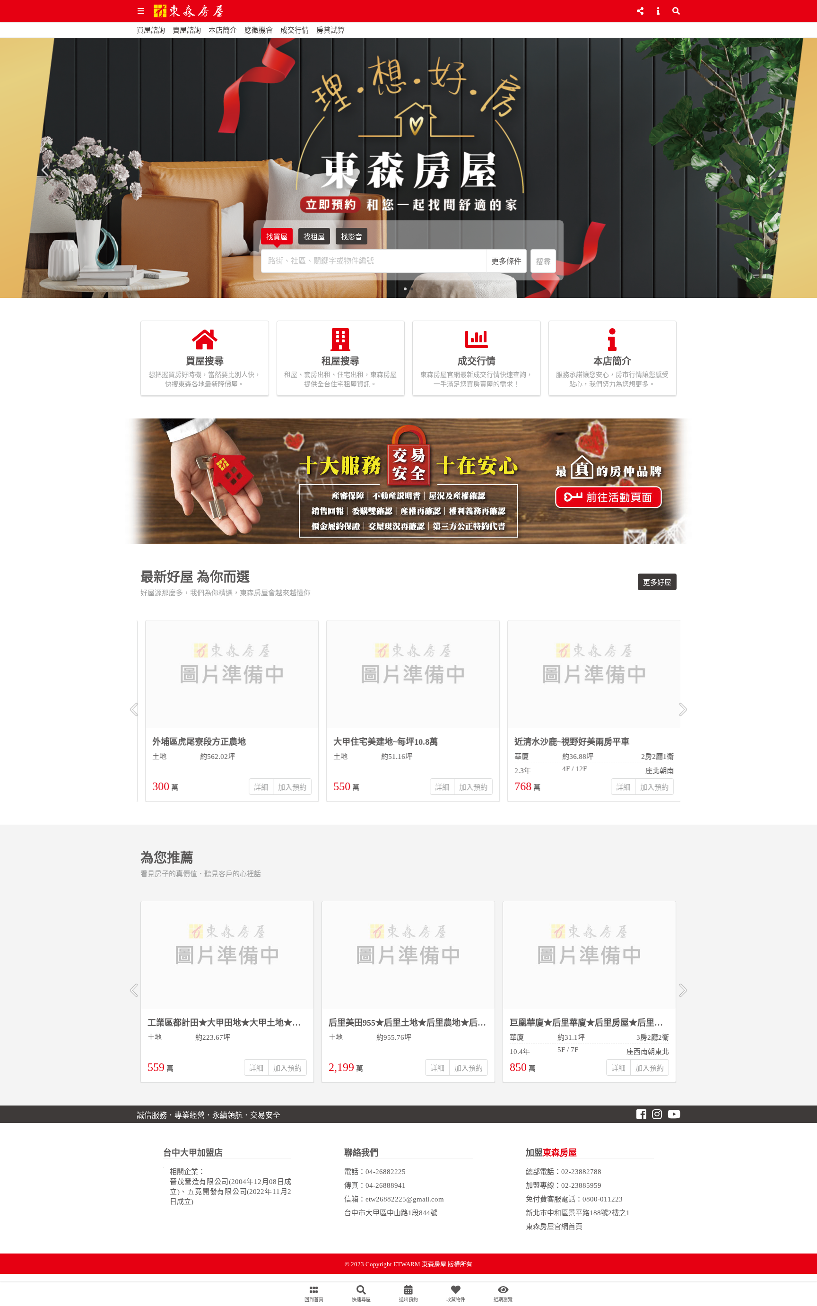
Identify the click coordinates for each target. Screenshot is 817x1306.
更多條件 (506, 261)
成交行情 (294, 30)
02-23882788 (581, 1171)
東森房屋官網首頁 (554, 1226)
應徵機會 (258, 30)
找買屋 (276, 237)
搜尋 (543, 262)
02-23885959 (581, 1185)
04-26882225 (385, 1171)
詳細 (256, 787)
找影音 (351, 237)
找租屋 (314, 237)
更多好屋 (657, 582)
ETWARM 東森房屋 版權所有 (432, 1264)
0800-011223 (602, 1199)
